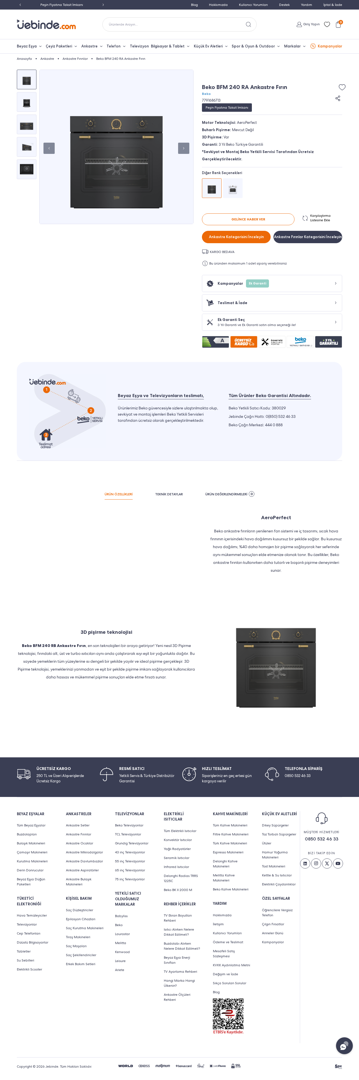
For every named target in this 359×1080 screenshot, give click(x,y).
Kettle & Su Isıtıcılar (277, 875)
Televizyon (139, 46)
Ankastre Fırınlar (78, 834)
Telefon (114, 46)
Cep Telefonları (28, 933)
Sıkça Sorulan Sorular (229, 983)
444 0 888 (274, 424)
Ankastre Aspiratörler (82, 870)
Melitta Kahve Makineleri (224, 878)
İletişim (218, 924)
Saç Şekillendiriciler (81, 955)
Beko (206, 94)
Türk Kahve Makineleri (230, 843)
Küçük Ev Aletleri (208, 46)
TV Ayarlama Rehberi (180, 971)
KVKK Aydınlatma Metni (231, 965)
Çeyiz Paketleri (59, 46)
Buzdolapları (27, 834)
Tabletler (24, 951)
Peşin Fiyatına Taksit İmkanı (61, 5)
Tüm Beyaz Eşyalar (31, 825)
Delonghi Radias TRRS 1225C (181, 878)
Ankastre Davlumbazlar (84, 861)
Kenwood (122, 952)
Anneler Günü (272, 933)
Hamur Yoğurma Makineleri (275, 855)
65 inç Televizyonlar (130, 870)
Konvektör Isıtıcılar (178, 840)
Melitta (120, 943)
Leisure (120, 961)
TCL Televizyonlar (128, 834)
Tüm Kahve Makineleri (230, 825)
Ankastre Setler (77, 825)
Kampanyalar (330, 46)
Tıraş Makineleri (78, 937)
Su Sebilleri (25, 960)
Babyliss (121, 916)
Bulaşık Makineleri (31, 843)
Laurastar (122, 934)
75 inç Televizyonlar (130, 879)
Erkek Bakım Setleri (80, 964)
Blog (194, 5)
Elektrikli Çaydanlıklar (279, 884)
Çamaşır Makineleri (32, 852)
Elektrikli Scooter (29, 969)
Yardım (306, 5)
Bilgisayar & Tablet (168, 46)
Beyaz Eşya (27, 46)
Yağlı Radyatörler (177, 849)
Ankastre (89, 46)
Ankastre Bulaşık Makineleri (78, 882)
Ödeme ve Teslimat (228, 942)
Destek (284, 5)
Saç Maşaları (76, 946)
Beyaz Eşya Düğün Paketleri (31, 882)
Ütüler (266, 843)
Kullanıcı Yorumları (253, 5)
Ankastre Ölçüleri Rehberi (177, 997)
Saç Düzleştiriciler (79, 910)
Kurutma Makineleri (32, 861)
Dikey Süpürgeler (275, 825)
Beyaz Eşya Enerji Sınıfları (177, 960)
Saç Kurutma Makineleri (84, 928)
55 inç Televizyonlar (130, 861)
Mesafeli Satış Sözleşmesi (224, 953)
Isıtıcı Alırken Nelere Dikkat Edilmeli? (179, 932)
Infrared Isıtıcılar (176, 867)
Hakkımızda (218, 5)
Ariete (119, 970)
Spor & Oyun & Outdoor (253, 46)
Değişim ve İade (225, 974)
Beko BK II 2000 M (178, 890)
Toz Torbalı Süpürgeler (279, 834)
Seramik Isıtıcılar (176, 858)
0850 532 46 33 (321, 839)
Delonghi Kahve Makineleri (225, 864)
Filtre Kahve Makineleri (230, 834)
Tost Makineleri (273, 866)
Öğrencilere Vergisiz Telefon (277, 912)
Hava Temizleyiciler (32, 915)
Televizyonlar (27, 924)
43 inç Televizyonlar (130, 852)
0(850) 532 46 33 (281, 416)
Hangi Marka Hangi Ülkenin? (179, 983)
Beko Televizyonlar (129, 825)
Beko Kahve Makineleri (230, 889)
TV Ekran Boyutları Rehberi (178, 918)
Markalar (292, 46)
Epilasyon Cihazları (80, 919)
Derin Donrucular (30, 870)
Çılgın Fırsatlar (273, 924)
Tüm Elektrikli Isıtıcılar (180, 831)
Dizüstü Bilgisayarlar (32, 942)
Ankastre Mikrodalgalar (84, 852)
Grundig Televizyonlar (131, 843)
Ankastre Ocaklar (79, 843)
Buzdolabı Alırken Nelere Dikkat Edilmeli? (182, 946)
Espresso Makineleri (228, 852)
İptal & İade (332, 5)
